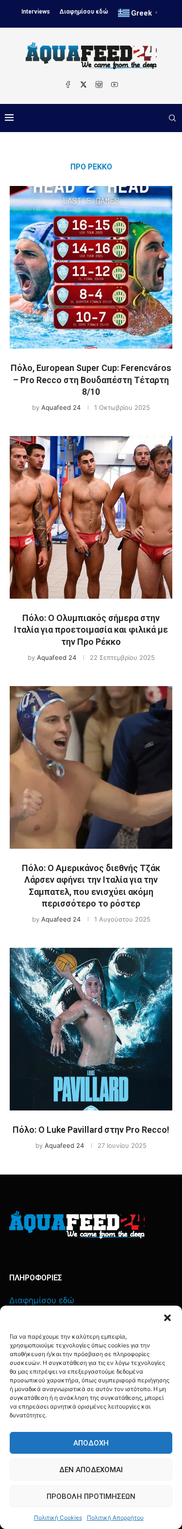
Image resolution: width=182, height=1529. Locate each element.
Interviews (35, 11)
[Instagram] (99, 84)
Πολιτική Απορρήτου (115, 1517)
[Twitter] (83, 84)
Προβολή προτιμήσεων (91, 1496)
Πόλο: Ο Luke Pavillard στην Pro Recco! (91, 1130)
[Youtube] (114, 84)
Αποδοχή (91, 1443)
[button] (167, 1318)
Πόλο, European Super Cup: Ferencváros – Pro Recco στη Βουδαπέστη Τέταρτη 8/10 (91, 380)
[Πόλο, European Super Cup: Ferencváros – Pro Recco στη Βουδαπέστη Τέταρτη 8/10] (91, 267)
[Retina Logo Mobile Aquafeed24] (77, 1225)
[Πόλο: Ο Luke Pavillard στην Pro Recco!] (91, 1029)
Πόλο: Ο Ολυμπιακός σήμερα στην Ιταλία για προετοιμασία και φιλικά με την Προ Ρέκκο (91, 630)
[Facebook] (68, 84)
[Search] (172, 118)
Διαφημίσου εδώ (84, 11)
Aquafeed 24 (61, 407)
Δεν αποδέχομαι (91, 1469)
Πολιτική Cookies (58, 1517)
